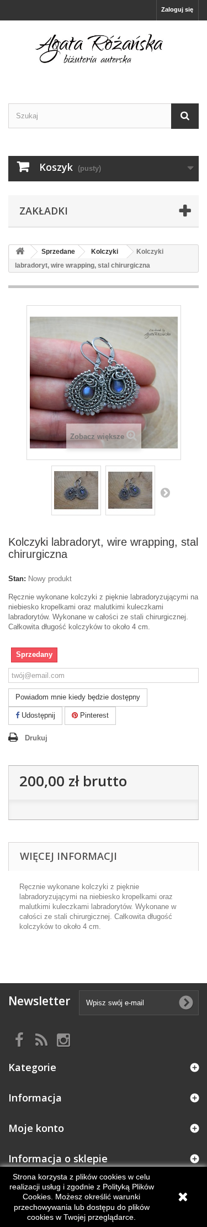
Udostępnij (37, 715)
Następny (165, 492)
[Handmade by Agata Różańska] (103, 52)
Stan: (17, 579)
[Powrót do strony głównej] (19, 252)
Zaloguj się (177, 9)
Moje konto (36, 1128)
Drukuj (36, 738)
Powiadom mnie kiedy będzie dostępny (77, 697)
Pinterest (93, 715)
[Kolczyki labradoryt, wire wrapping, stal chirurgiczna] (76, 490)
